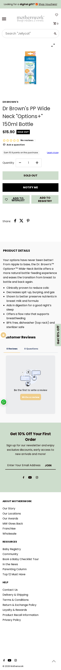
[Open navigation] (8, 19)
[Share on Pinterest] (28, 221)
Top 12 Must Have (14, 574)
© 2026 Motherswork (13, 666)
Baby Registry (12, 549)
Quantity (8, 163)
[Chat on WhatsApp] (4, 402)
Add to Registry (45, 199)
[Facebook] (23, 478)
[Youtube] (30, 478)
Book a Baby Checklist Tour (21, 559)
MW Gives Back (13, 524)
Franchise (9, 528)
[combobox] (26, 33)
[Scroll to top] (54, 661)
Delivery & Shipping (15, 595)
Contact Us (10, 590)
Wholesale (9, 534)
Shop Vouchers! (48, 4)
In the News (10, 564)
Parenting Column (15, 569)
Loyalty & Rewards (15, 610)
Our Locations (12, 514)
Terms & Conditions (16, 600)
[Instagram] (37, 478)
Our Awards (10, 518)
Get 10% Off (58, 335)
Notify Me (30, 187)
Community (10, 554)
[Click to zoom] (53, 45)
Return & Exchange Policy (19, 605)
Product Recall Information (20, 615)
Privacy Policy (12, 620)
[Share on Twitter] (21, 221)
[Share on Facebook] (15, 221)
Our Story (9, 508)
